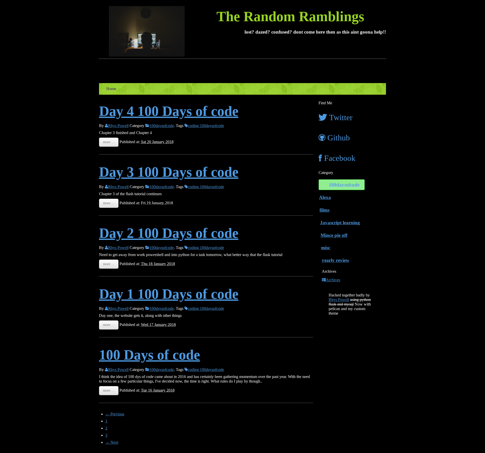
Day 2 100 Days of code (168, 233)
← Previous (114, 414)
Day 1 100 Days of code (168, 294)
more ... (108, 142)
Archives (333, 280)
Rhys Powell (118, 125)
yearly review (335, 260)
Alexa (325, 197)
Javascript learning (340, 222)
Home (111, 89)
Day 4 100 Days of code (168, 111)
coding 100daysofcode (206, 125)
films (324, 210)
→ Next (111, 442)
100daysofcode (162, 125)
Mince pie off (334, 235)
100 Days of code (149, 355)
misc (325, 247)
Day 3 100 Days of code (168, 172)
